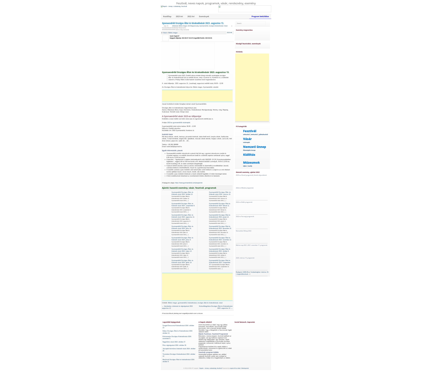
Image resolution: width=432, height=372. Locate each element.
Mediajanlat (245, 368)
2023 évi (179, 16)
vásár (221, 303)
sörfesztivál (246, 134)
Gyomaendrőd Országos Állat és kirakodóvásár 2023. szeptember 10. (219, 262)
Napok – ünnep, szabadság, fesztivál (210, 368)
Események (204, 16)
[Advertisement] (198, 95)
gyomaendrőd (182, 303)
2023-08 (229, 32)
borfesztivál (254, 134)
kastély (250, 166)
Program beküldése (260, 16)
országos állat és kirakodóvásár (207, 303)
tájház (245, 166)
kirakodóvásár (192, 303)
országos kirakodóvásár (216, 26)
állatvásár (175, 26)
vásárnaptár (246, 142)
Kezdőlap (167, 16)
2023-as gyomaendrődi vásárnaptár (178, 122)
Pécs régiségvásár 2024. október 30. (175, 345)
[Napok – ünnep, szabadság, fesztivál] (174, 6)
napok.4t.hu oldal (235, 368)
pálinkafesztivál (263, 134)
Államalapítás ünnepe (249, 150)
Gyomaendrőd (203, 26)
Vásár (226, 26)
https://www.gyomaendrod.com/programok (188, 183)
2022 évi (191, 16)
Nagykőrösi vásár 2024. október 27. (174, 342)
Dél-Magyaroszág (193, 26)
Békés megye (183, 26)
